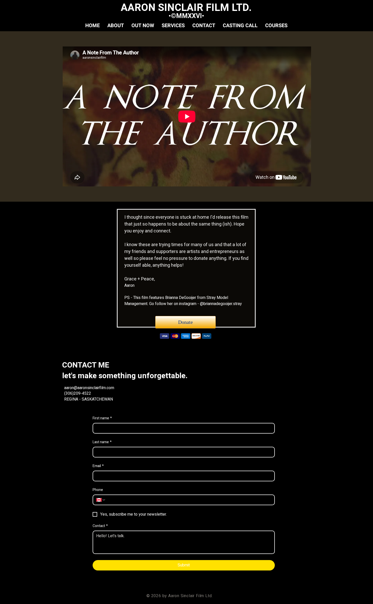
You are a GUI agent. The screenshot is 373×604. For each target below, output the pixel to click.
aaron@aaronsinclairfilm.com (89, 388)
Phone (98, 489)
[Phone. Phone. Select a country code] (101, 500)
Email (98, 466)
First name (102, 418)
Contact (100, 526)
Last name (102, 442)
